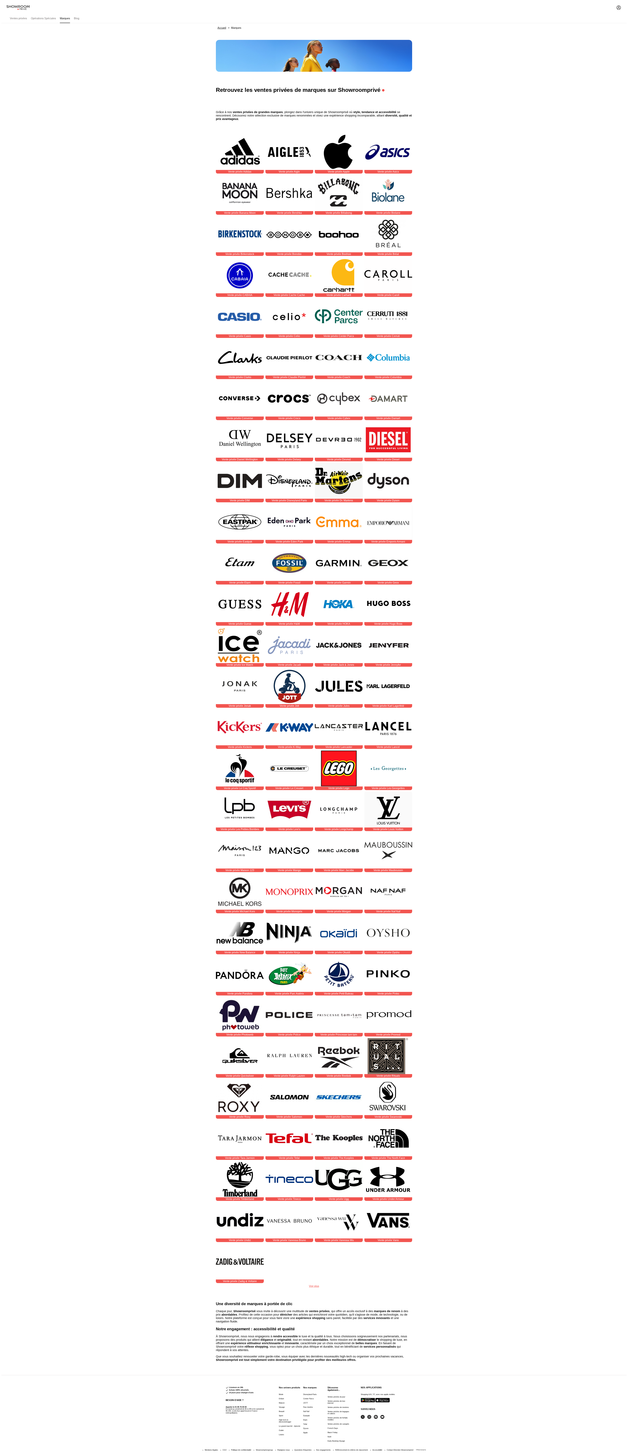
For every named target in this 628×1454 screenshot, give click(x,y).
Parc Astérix (308, 1407)
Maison (282, 1403)
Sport (281, 1416)
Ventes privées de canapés (338, 1424)
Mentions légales (211, 1450)
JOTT (305, 1403)
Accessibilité (377, 1450)
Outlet (281, 1430)
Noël (329, 1437)
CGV (225, 1450)
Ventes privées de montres (338, 1407)
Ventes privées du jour (336, 1397)
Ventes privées (18, 18)
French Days (333, 1428)
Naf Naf (306, 1411)
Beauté (281, 1411)
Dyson (305, 1428)
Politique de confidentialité (241, 1450)
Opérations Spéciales (43, 18)
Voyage (282, 1407)
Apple (305, 1433)
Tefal (305, 1424)
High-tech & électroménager (285, 1421)
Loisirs (281, 1435)
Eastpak (306, 1416)
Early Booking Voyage (336, 1441)
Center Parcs (308, 1399)
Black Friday (333, 1432)
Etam (305, 1420)
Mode (281, 1394)
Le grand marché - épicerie (289, 1426)
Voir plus (314, 1286)
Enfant (281, 1399)
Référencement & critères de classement (351, 1450)
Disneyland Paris (310, 1394)
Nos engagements (323, 1450)
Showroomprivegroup (264, 1450)
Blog (76, 18)
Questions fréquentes (303, 1450)
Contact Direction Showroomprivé (400, 1450)
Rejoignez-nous (283, 1450)
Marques (65, 18)
